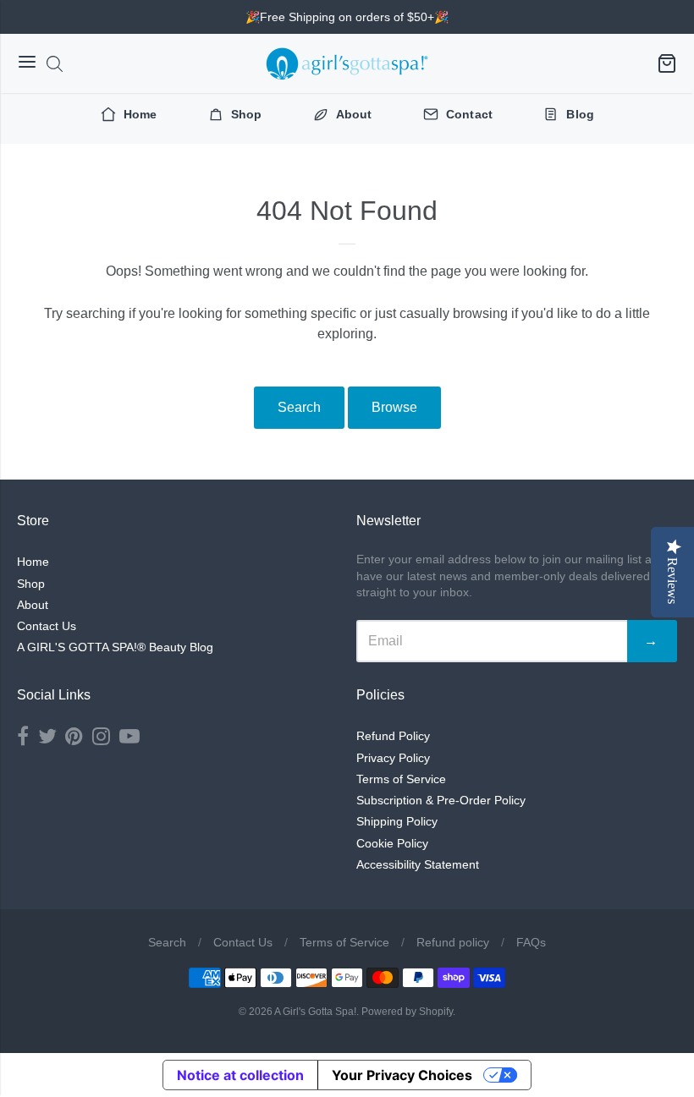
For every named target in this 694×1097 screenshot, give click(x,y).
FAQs (531, 942)
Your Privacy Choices (402, 1075)
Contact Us (46, 626)
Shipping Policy (397, 821)
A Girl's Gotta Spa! (315, 1011)
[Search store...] (55, 64)
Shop (31, 583)
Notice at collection (240, 1075)
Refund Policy (393, 736)
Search (299, 407)
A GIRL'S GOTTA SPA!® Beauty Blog (115, 647)
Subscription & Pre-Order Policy (441, 800)
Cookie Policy (392, 843)
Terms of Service (401, 779)
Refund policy (452, 942)
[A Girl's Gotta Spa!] (347, 63)
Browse (394, 407)
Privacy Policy (393, 758)
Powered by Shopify (407, 1011)
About (32, 605)
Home (33, 561)
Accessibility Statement (417, 864)
